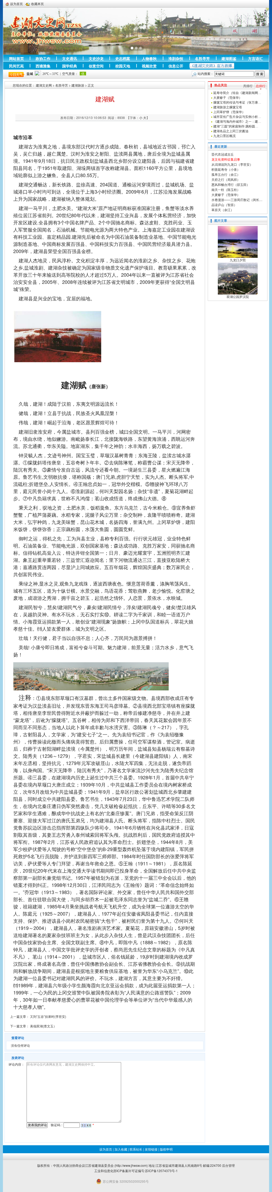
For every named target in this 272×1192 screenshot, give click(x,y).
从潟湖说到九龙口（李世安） (232, 164)
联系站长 (136, 1149)
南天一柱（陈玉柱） (225, 189)
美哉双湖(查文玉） (43, 1026)
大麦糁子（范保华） (227, 98)
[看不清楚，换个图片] (86, 1125)
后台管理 (228, 1165)
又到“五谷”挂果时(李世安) (48, 1016)
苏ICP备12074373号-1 (161, 1170)
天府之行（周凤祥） (225, 179)
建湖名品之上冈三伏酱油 (230, 131)
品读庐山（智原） (224, 204)
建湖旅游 (77, 85)
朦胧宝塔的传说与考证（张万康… (237, 102)
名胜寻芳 (61, 85)
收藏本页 (37, 4)
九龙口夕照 (238, 260)
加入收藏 (120, 1149)
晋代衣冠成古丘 (222, 154)
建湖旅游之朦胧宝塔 (227, 107)
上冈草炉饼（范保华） (229, 112)
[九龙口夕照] (238, 241)
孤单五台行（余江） (225, 174)
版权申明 (166, 1149)
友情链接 (151, 1149)
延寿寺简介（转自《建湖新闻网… (237, 93)
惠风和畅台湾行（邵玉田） (230, 184)
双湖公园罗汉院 (238, 297)
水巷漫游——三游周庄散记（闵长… (236, 199)
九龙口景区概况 (224, 136)
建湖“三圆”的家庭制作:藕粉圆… (235, 126)
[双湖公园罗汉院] (238, 278)
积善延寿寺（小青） (225, 169)
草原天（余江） (222, 209)
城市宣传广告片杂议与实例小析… (237, 117)
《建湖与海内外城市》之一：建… (237, 121)
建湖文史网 (44, 85)
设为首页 (16, 4)
